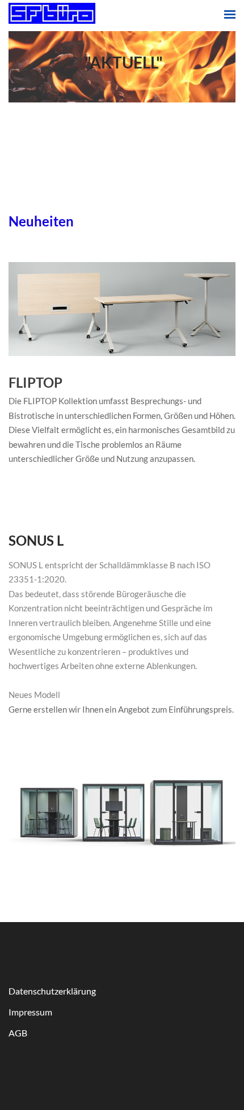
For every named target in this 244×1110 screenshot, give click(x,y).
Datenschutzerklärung (52, 990)
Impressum (30, 1011)
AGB (18, 1032)
